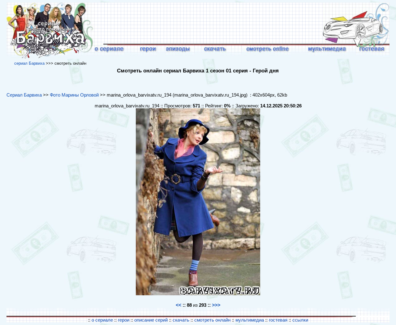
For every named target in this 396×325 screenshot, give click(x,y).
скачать (182, 320)
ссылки (300, 320)
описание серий (151, 320)
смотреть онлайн (213, 320)
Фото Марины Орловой (74, 95)
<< (178, 305)
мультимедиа (249, 320)
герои (123, 320)
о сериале (102, 320)
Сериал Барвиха (24, 95)
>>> (216, 305)
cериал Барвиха (29, 63)
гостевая (278, 320)
